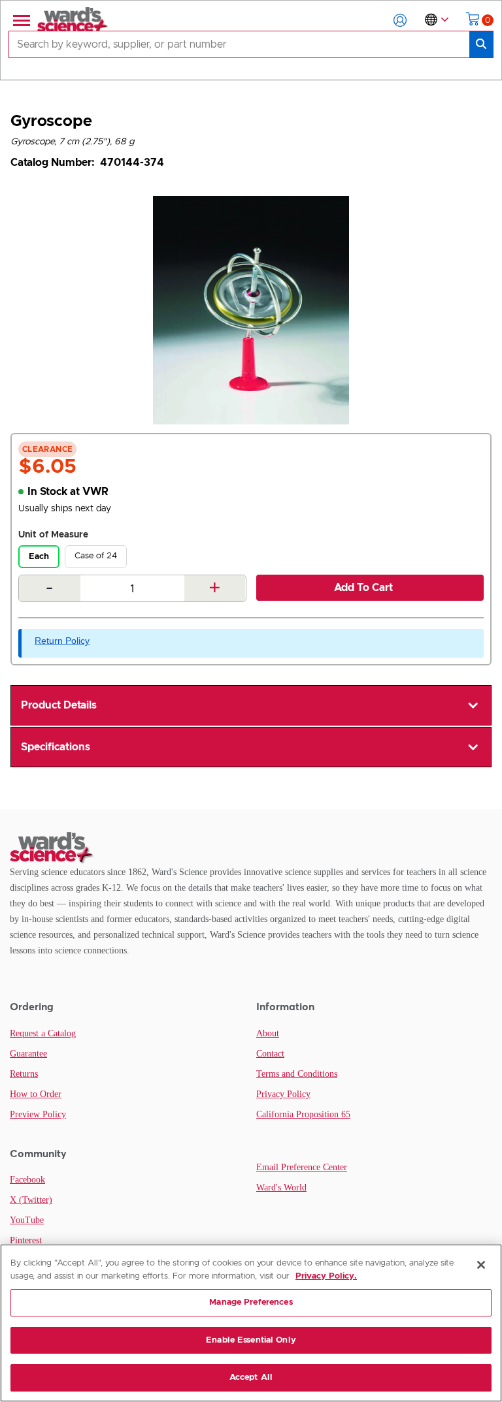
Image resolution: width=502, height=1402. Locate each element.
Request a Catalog (43, 1033)
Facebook (27, 1180)
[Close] (481, 1265)
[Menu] (20, 20)
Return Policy (62, 640)
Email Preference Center (301, 1167)
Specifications (55, 747)
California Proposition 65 (303, 1114)
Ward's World (281, 1187)
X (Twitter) (31, 1200)
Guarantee (28, 1054)
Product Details (59, 705)
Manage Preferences (250, 1302)
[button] (400, 20)
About (267, 1033)
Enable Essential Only (251, 1340)
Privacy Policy (283, 1094)
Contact (270, 1054)
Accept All (251, 1377)
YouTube (27, 1220)
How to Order (35, 1094)
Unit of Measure (53, 534)
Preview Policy (38, 1114)
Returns (24, 1074)
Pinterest (26, 1240)
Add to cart (363, 587)
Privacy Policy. (326, 1276)
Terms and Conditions (296, 1074)
